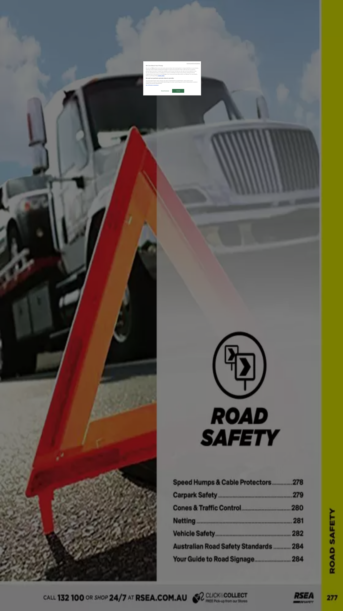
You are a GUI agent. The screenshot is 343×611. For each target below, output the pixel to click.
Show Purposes (165, 90)
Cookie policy (161, 75)
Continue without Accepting (193, 63)
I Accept (178, 90)
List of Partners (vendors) (152, 85)
